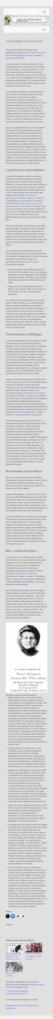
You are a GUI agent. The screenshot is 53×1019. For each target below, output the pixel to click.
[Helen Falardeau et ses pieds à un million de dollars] (14, 947)
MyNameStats (12, 100)
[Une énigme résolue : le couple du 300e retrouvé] (33, 947)
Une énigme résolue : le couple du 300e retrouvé (33, 956)
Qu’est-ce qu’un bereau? (17, 993)
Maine (40, 984)
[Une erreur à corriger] (14, 967)
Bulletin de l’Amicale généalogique (22, 412)
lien (27, 987)
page (16, 398)
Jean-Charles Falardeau (17, 991)
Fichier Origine (25, 149)
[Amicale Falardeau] (26, 20)
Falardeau (33, 984)
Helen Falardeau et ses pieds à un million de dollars (13, 956)
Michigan (9, 987)
